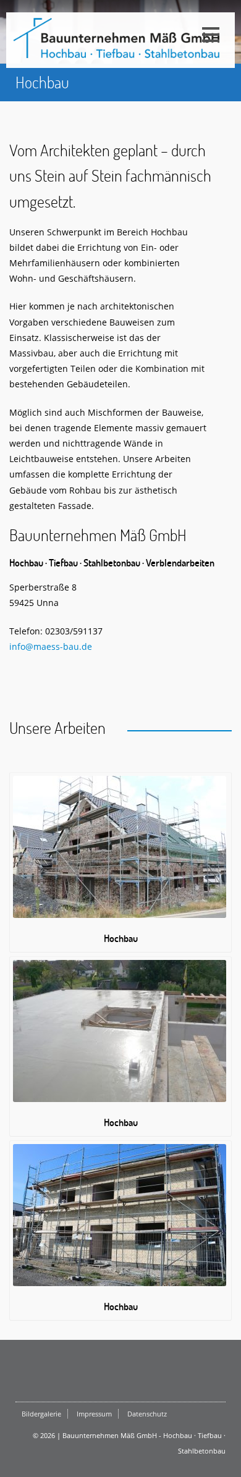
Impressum (94, 1413)
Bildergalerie (41, 1413)
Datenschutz (147, 1413)
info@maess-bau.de (50, 646)
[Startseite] (117, 38)
